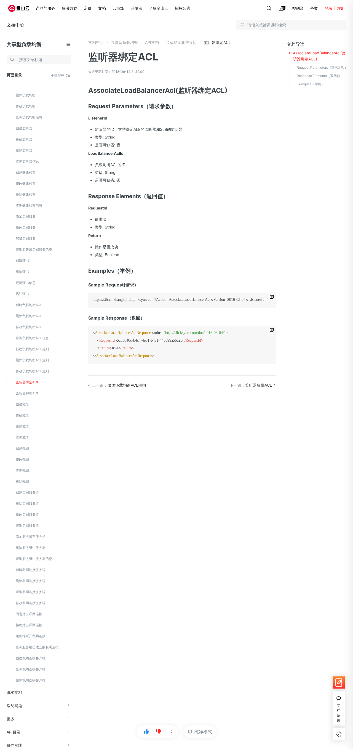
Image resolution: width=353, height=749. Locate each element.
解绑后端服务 (26, 239)
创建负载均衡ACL (29, 305)
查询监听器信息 (27, 161)
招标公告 (182, 8)
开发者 (136, 8)
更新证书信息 (26, 283)
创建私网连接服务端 (31, 570)
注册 (341, 8)
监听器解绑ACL (27, 393)
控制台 (298, 8)
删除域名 (22, 426)
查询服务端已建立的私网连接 (37, 647)
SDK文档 (14, 692)
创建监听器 (24, 128)
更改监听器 (24, 139)
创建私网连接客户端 (31, 658)
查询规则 (22, 470)
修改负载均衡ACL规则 (32, 371)
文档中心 (15, 25)
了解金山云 (158, 8)
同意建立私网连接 (29, 614)
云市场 (118, 8)
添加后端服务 (26, 216)
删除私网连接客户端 (31, 680)
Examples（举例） (311, 84)
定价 (88, 8)
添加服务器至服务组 (31, 537)
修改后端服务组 (27, 514)
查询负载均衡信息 (29, 117)
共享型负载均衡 (24, 44)
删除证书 (22, 272)
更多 (10, 718)
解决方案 (69, 8)
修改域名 (22, 415)
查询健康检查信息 (29, 205)
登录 (328, 8)
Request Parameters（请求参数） (322, 67)
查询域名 (22, 437)
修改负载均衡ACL (29, 327)
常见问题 (14, 705)
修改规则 (22, 459)
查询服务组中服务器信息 (34, 559)
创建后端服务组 (27, 492)
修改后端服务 (26, 227)
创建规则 (22, 448)
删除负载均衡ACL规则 (32, 360)
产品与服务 (45, 8)
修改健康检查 (26, 183)
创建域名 (22, 404)
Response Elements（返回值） (320, 76)
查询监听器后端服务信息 (34, 250)
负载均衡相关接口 (181, 42)
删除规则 (22, 481)
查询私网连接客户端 (31, 669)
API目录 (13, 732)
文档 (102, 8)
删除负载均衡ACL (29, 316)
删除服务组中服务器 (31, 548)
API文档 (152, 42)
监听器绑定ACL (27, 382)
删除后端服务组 (27, 503)
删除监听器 (24, 150)
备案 (314, 8)
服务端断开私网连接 (31, 636)
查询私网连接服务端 (31, 592)
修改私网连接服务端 (31, 603)
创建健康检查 (26, 172)
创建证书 (22, 261)
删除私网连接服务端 (31, 581)
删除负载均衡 (26, 95)
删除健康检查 (26, 194)
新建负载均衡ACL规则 (32, 349)
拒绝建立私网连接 (29, 625)
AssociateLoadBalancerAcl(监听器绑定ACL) (319, 56)
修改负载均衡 (26, 106)
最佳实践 (14, 745)
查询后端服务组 (27, 526)
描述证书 (22, 294)
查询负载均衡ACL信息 (32, 338)
